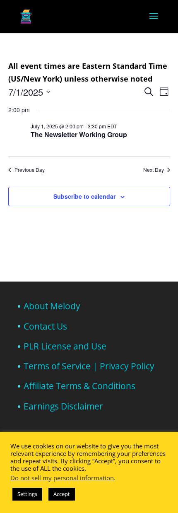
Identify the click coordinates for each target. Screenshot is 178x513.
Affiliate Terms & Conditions (79, 386)
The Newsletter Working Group (79, 134)
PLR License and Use (65, 346)
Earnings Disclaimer (63, 406)
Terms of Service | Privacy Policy (89, 366)
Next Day (153, 169)
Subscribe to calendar (84, 196)
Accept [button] (61, 494)
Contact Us (45, 326)
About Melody (52, 306)
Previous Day (29, 169)
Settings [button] (27, 494)
